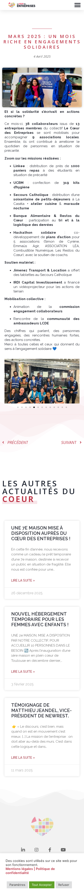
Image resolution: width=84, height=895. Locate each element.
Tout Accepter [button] (42, 885)
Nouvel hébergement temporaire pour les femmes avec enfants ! (40, 619)
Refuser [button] (63, 885)
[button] (77, 5)
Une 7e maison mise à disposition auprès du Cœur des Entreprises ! (40, 533)
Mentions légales (20, 869)
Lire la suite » (23, 580)
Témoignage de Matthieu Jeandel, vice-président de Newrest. (41, 710)
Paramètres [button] (17, 885)
